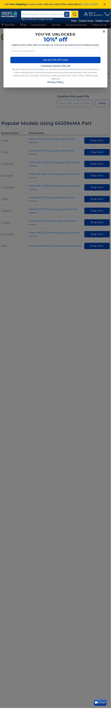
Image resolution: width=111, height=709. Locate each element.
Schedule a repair (102, 20)
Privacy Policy (55, 82)
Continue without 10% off (55, 66)
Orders (74, 20)
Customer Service (86, 20)
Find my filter (90, 4)
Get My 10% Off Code (55, 60)
